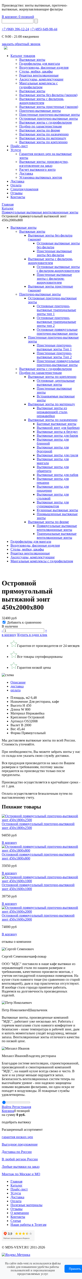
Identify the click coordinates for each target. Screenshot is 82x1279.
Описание (18, 682)
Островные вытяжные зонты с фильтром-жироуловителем (58, 269)
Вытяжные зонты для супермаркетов (53, 504)
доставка (17, 686)
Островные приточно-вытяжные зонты (48, 118)
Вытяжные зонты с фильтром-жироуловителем (41, 101)
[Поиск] (36, 21)
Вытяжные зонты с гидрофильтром (45, 369)
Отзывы (16, 193)
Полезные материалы (26, 1205)
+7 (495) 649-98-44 (43, 29)
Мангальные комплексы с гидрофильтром (38, 85)
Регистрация (21, 1107)
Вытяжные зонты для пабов (57, 475)
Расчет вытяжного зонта (37, 169)
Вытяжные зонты (32, 59)
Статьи (15, 1221)
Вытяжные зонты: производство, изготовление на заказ (43, 163)
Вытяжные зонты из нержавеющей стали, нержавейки (52, 412)
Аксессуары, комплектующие (41, 79)
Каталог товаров (22, 56)
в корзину (9, 635)
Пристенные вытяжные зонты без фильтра (54, 253)
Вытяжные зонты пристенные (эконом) (48, 107)
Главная (16, 1181)
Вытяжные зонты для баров (57, 435)
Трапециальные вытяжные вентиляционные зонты (57, 535)
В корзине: (18, 17)
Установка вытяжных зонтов (40, 177)
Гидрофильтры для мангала (39, 63)
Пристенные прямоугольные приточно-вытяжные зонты (58, 363)
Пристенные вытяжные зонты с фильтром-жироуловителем (54, 278)
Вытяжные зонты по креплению (43, 142)
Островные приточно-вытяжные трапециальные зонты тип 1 (56, 310)
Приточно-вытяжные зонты (40, 294)
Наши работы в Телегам (28, 1224)
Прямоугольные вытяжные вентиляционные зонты (57, 528)
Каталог (16, 1185)
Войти (7, 1107)
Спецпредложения (24, 189)
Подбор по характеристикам (40, 373)
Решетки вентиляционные (39, 75)
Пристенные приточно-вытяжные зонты (49, 114)
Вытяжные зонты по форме (39, 130)
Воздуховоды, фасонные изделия (43, 67)
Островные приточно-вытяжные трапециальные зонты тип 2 (56, 321)
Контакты (17, 197)
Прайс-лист (19, 146)
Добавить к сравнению (24, 622)
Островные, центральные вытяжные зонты (56, 382)
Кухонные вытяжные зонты (57, 510)
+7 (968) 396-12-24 (15, 29)
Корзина (8, 1111)
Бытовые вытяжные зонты (56, 424)
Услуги (15, 150)
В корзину (9, 842)
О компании (19, 1213)
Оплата (15, 185)
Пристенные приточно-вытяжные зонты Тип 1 (54, 347)
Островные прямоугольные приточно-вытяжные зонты (57, 331)
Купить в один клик (32, 635)
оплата (15, 690)
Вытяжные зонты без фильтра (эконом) (48, 95)
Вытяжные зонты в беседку (57, 431)
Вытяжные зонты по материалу (42, 138)
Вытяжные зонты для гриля (57, 455)
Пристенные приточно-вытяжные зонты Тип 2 (54, 355)
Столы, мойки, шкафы (36, 71)
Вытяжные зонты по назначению (44, 134)
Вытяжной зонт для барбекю (58, 428)
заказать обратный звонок (21, 44)
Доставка (26, 173)
